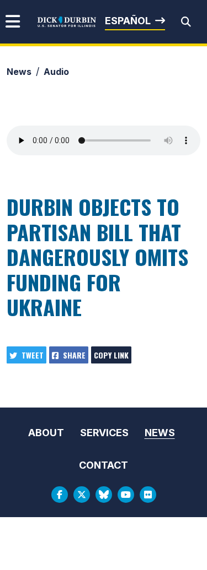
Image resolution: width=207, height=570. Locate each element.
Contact (103, 465)
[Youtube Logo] (126, 494)
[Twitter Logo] (81, 494)
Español (128, 20)
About (46, 432)
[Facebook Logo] (59, 494)
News (19, 71)
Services (104, 432)
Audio (56, 71)
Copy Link (111, 355)
